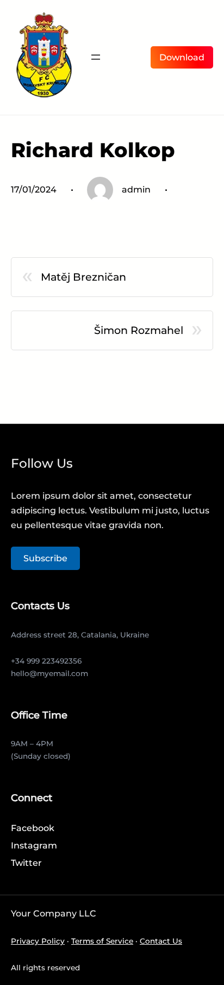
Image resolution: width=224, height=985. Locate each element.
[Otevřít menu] (95, 57)
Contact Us (161, 941)
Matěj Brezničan (83, 276)
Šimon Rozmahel (138, 330)
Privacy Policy (38, 941)
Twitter (26, 863)
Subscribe (45, 558)
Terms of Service (102, 941)
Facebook (32, 828)
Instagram (34, 845)
